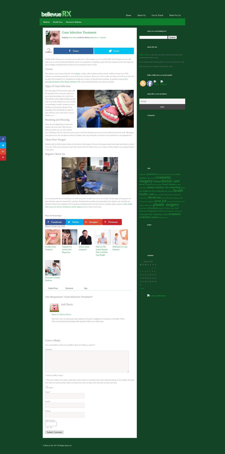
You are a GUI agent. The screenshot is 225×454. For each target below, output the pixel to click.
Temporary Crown (155, 211)
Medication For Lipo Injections (120, 248)
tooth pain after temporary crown (153, 214)
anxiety (160, 174)
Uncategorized (147, 159)
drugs (183, 188)
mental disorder (166, 198)
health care (146, 194)
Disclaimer (145, 242)
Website (48, 411)
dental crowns (145, 184)
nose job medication (174, 201)
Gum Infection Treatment (79, 32)
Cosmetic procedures (149, 128)
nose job (160, 201)
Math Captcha (50, 420)
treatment (175, 214)
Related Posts (53, 288)
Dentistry (145, 137)
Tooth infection (168, 211)
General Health (147, 141)
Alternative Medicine (73, 22)
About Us (141, 15)
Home (128, 15)
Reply (126, 325)
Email (48, 401)
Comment (48, 349)
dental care (170, 181)
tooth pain (178, 211)
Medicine (46, 22)
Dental (157, 181)
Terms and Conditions (149, 237)
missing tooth (177, 198)
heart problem (160, 194)
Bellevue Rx (49, 445)
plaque (77, 73)
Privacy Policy (147, 233)
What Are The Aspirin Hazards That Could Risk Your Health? (102, 251)
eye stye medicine (156, 191)
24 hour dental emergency (84, 248)
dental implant (157, 184)
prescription (143, 208)
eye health (143, 191)
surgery (161, 208)
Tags (85, 288)
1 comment (102, 37)
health (178, 190)
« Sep (142, 288)
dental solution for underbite (163, 187)
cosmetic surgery (155, 179)
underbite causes (148, 217)
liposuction (169, 194)
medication (177, 194)
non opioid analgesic (146, 201)
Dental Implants (169, 184)
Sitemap (144, 246)
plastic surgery (166, 204)
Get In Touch (157, 15)
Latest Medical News (159, 296)
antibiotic (142, 174)
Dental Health (146, 132)
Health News (57, 22)
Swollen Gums (169, 208)
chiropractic (150, 178)
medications (143, 198)
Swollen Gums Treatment (50, 248)
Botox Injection (169, 174)
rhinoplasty (153, 208)
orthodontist (148, 205)
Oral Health (146, 154)
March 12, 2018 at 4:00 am (61, 314)
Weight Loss (163, 217)
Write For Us (175, 15)
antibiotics (152, 174)
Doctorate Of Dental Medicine (52, 279)
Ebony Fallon (73, 37)
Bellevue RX (143, 55)
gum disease (168, 191)
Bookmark (69, 288)
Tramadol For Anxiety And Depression (67, 249)
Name (48, 392)
